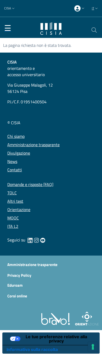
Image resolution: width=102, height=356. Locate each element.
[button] (10, 8)
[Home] (51, 28)
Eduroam (15, 285)
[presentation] (80, 8)
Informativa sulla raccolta (32, 349)
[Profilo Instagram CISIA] (36, 240)
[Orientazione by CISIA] (86, 318)
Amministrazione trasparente (32, 265)
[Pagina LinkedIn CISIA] (30, 240)
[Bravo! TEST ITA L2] (56, 318)
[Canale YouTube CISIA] (42, 240)
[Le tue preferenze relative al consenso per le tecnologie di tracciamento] (93, 347)
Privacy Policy (19, 275)
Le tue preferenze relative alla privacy (56, 338)
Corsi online (17, 296)
